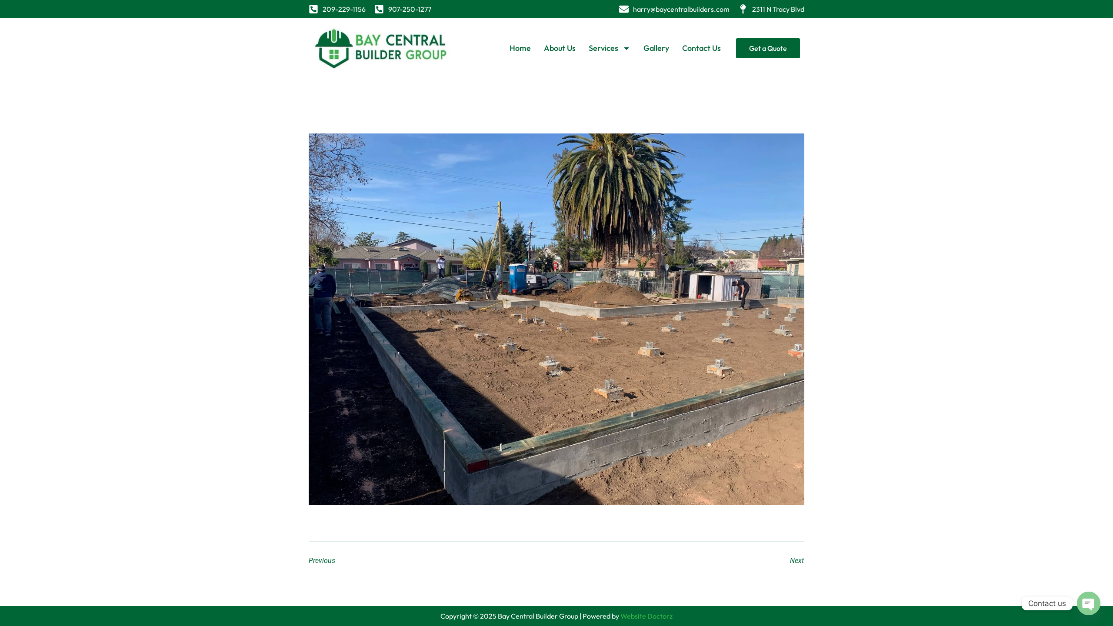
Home (520, 48)
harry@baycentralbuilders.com (681, 9)
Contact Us (701, 48)
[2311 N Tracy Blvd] (743, 9)
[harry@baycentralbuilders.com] (624, 9)
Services (603, 48)
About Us (560, 48)
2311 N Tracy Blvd (778, 9)
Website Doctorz (646, 616)
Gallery (656, 48)
